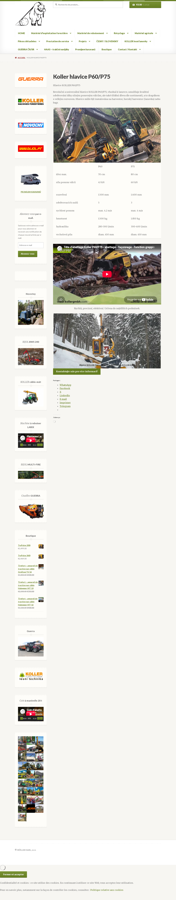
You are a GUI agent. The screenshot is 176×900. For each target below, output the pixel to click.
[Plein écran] (41, 445)
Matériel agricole (144, 33)
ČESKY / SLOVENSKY (107, 41)
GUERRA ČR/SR (26, 49)
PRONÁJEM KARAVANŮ (31, 192)
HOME (21, 33)
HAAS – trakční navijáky (56, 49)
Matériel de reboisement (90, 33)
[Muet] (38, 445)
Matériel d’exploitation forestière (49, 33)
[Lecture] (21, 445)
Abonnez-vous (27, 254)
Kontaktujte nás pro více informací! (76, 371)
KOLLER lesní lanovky (136, 41)
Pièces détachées (27, 41)
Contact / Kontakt (127, 49)
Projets (83, 41)
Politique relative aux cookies (106, 890)
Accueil (21, 58)
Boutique (107, 49)
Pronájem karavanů (85, 49)
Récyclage (119, 33)
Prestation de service (57, 41)
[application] (31, 440)
